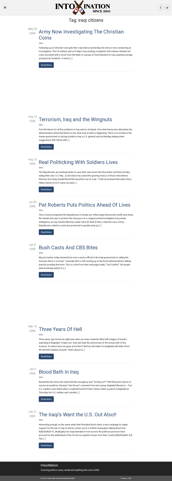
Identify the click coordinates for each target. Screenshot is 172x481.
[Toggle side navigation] (5, 7)
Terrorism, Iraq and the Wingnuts (75, 119)
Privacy (123, 478)
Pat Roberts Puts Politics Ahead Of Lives (84, 205)
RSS (129, 478)
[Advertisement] (86, 93)
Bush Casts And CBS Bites (68, 248)
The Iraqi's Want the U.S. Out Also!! (77, 415)
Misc (41, 43)
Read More (46, 65)
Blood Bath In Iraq (59, 372)
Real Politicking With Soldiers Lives (78, 162)
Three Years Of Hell (60, 329)
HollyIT (72, 478)
